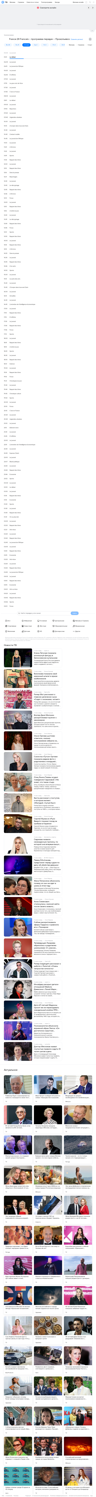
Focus (11, 198)
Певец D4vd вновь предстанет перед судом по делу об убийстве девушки (46, 862)
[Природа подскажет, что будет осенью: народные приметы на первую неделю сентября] (18, 1240)
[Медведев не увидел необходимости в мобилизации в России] (78, 1089)
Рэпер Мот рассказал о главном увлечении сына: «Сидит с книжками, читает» (47, 696)
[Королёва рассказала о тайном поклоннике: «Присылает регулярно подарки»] (78, 1240)
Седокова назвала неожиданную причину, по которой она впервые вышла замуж (47, 842)
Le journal (13, 53)
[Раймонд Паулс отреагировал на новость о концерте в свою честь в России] (18, 1089)
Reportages (13, 177)
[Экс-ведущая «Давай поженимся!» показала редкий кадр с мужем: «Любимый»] (18, 1210)
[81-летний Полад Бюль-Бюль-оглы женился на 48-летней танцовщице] (18, 1119)
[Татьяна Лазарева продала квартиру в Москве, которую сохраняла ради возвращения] (48, 1119)
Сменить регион (76, 39)
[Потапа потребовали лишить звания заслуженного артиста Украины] (48, 1390)
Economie (13, 474)
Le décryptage (14, 185)
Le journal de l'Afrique (16, 66)
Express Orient (14, 453)
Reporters (13, 109)
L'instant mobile (15, 134)
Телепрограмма (9, 35)
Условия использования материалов (79, 1495)
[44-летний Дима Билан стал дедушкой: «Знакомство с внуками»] (78, 1330)
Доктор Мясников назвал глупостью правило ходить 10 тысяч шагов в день (47, 1049)
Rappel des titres (15, 160)
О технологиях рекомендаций (40, 1495)
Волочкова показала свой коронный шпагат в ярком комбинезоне (45, 676)
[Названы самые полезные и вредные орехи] (48, 1330)
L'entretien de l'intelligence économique (22, 304)
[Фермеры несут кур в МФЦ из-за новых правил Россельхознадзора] (48, 1180)
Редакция (28, 1495)
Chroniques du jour (16, 381)
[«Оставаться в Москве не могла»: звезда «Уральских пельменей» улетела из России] (18, 1300)
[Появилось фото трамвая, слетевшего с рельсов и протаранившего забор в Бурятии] (48, 1360)
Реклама (16, 1495)
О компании (9, 1495)
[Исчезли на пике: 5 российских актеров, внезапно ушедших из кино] (48, 1481)
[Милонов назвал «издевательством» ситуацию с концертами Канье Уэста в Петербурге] (78, 1119)
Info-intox (13, 529)
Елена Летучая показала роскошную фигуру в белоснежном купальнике (45, 655)
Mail (3, 1495)
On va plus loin (14, 517)
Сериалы (81, 45)
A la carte (13, 266)
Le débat (13, 57)
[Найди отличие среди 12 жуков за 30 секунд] (18, 1481)
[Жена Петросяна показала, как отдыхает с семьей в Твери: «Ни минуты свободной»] (18, 1451)
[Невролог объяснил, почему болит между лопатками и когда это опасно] (18, 1390)
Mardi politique (14, 461)
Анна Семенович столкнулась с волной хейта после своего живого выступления (46, 904)
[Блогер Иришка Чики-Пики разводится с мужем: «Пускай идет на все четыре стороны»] (48, 1421)
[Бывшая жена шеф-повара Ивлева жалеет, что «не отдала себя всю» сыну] (48, 1149)
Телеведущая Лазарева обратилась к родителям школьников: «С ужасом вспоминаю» (45, 945)
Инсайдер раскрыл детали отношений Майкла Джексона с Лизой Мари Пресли (46, 987)
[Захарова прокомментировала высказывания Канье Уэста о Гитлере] (78, 1360)
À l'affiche (13, 75)
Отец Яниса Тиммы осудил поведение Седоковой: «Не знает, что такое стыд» (46, 779)
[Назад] (88, 7)
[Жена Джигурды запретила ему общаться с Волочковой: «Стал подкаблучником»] (18, 1180)
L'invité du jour (14, 211)
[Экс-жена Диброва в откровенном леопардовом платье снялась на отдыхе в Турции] (78, 1180)
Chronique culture (15, 393)
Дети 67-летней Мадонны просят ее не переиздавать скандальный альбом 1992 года (46, 1007)
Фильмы (71, 45)
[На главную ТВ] (5, 2)
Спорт (90, 45)
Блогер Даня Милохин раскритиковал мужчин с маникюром (45, 717)
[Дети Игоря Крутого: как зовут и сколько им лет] (48, 1240)
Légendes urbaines (16, 117)
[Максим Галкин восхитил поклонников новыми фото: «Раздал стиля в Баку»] (78, 1390)
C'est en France (15, 92)
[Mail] (3, 2)
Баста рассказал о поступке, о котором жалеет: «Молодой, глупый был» (47, 800)
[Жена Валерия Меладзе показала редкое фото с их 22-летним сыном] (78, 1210)
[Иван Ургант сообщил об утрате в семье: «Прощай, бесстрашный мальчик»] (48, 1089)
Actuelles (12, 296)
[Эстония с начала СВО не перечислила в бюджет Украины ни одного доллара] (48, 1210)
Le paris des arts (15, 279)
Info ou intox (13, 589)
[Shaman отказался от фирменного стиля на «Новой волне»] (48, 1270)
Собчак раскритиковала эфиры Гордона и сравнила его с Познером (46, 924)
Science (12, 364)
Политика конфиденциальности (58, 1495)
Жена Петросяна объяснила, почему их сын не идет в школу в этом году (47, 883)
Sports (12, 155)
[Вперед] (92, 7)
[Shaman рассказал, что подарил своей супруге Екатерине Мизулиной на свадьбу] (18, 1149)
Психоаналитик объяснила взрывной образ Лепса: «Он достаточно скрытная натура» (46, 1028)
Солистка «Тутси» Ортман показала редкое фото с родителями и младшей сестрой (46, 759)
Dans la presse (14, 172)
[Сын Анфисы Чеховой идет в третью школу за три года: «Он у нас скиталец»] (18, 1330)
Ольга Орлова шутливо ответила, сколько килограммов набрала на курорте (45, 738)
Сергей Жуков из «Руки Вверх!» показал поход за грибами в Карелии (45, 821)
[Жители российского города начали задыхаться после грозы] (48, 1300)
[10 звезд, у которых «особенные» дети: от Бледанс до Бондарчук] (78, 1481)
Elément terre (14, 427)
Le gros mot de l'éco (16, 83)
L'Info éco (13, 147)
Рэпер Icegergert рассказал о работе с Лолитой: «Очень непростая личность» (47, 966)
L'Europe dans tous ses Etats (19, 126)
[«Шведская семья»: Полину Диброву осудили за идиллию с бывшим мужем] (78, 1421)
